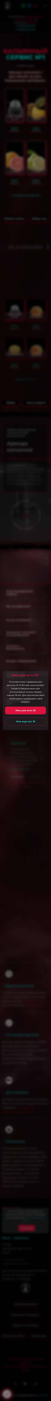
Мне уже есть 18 (25, 710)
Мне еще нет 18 (25, 721)
